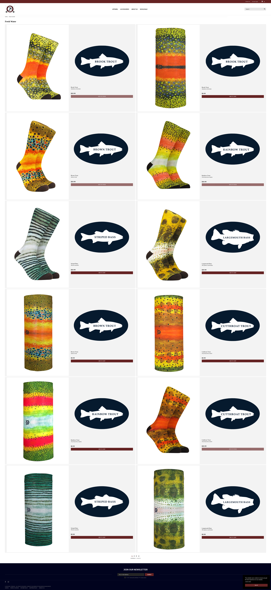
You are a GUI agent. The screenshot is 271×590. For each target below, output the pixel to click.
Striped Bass (74, 263)
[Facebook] (5, 582)
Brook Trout (74, 87)
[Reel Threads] (10, 9)
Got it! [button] (256, 585)
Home (6, 16)
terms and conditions (134, 577)
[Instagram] (8, 582)
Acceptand (136, 577)
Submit (149, 574)
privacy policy (143, 577)
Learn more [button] (248, 581)
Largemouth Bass (207, 263)
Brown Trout (74, 175)
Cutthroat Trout (206, 352)
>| (138, 556)
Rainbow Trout (206, 175)
